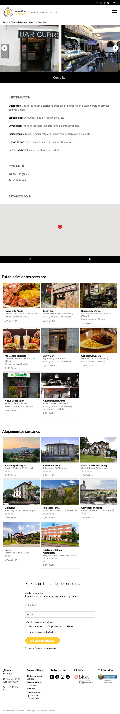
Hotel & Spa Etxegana (15, 465)
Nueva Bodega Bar (14, 400)
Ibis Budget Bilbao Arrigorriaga (52, 551)
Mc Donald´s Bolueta (15, 355)
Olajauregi (10, 507)
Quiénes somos (34, 692)
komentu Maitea (51, 507)
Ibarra (8, 549)
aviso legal (51, 632)
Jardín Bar (48, 310)
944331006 (19, 179)
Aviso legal (31, 710)
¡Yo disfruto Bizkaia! (42, 640)
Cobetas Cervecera (91, 355)
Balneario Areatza (52, 465)
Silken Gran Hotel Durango (94, 465)
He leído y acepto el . (43, 632)
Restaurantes (35, 626)
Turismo (31, 688)
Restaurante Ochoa (91, 310)
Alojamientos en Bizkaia (34, 677)
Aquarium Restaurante (54, 400)
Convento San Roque (91, 507)
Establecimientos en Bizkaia (23, 22)
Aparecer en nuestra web (33, 696)
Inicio (5, 22)
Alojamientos (54, 626)
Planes (70, 626)
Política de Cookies (46, 710)
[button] (4, 48)
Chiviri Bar (48, 355)
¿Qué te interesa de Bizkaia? (39, 622)
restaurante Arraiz (14, 310)
